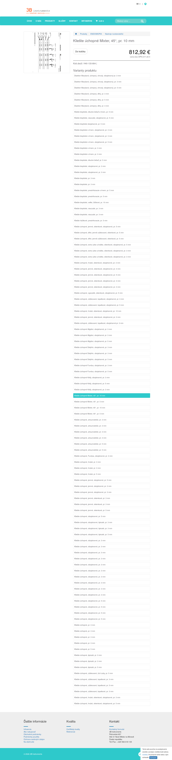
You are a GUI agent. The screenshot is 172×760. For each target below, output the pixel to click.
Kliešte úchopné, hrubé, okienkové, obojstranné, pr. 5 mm (97, 703)
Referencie (70, 731)
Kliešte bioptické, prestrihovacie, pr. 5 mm (90, 196)
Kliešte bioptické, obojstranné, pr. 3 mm (90, 166)
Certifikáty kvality (73, 729)
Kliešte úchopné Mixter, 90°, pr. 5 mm (89, 413)
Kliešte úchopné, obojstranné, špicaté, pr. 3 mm (93, 522)
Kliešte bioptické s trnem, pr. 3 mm (88, 148)
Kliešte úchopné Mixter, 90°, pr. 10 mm (89, 407)
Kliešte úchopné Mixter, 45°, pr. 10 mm (89, 395)
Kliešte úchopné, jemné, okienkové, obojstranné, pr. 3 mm (97, 269)
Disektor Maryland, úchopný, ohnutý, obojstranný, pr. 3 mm (97, 81)
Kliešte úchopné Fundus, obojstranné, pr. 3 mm (93, 365)
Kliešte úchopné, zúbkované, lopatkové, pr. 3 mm (93, 679)
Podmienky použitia (31, 736)
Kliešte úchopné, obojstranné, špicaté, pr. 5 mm (93, 534)
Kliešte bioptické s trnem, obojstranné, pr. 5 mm (93, 142)
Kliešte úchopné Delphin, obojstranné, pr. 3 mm (93, 347)
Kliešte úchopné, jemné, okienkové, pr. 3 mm (92, 498)
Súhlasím (153, 757)
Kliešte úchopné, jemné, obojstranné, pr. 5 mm (92, 480)
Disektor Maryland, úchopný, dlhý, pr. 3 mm (91, 93)
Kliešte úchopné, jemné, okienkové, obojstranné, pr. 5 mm (97, 226)
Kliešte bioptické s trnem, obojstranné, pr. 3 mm (93, 130)
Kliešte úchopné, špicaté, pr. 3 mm (88, 655)
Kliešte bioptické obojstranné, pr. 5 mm (89, 124)
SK (137, 4)
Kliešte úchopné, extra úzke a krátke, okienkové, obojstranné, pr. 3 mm (102, 250)
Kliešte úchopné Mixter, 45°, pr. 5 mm (89, 401)
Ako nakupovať (30, 731)
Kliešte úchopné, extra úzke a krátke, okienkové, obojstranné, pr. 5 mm (102, 244)
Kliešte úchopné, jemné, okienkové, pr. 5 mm (92, 510)
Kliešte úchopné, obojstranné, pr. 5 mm (90, 516)
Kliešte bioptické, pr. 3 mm (84, 178)
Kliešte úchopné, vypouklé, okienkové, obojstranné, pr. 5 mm (98, 293)
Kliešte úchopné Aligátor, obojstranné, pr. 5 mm (93, 341)
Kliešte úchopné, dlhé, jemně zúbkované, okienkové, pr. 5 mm (99, 232)
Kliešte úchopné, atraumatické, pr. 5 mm (90, 444)
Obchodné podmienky (32, 734)
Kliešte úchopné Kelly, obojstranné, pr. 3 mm (92, 377)
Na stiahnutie (29, 742)
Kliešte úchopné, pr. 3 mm (84, 625)
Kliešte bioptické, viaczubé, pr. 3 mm (88, 208)
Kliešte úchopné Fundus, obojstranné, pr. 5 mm (93, 371)
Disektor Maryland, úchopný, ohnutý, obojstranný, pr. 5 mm (97, 87)
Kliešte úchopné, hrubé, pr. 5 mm (87, 474)
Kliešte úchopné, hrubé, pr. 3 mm (87, 462)
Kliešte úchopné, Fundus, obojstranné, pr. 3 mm (93, 456)
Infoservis (27, 729)
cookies (145, 754)
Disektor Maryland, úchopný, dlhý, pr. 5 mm (91, 99)
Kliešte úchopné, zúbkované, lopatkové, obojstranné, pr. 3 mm (99, 299)
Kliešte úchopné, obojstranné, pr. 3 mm (90, 540)
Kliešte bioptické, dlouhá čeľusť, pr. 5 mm (90, 160)
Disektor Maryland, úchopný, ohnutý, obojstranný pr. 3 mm (97, 75)
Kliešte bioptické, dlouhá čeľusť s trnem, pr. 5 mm (93, 112)
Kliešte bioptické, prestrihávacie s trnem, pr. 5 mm (94, 190)
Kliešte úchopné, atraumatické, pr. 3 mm (90, 419)
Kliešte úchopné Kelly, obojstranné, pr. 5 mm (92, 383)
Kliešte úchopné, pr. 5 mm (84, 649)
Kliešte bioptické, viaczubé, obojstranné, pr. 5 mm (94, 118)
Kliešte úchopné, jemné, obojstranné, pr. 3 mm (92, 486)
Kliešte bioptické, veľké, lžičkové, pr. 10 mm (91, 202)
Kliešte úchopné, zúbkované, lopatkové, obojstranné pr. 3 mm (98, 323)
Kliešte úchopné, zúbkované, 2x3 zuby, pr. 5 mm (93, 673)
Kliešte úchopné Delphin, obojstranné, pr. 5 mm (93, 359)
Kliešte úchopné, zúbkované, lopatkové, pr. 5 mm (93, 685)
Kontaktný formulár (116, 729)
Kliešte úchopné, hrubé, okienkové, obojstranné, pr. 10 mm (97, 311)
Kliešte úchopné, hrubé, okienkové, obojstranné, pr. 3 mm (97, 262)
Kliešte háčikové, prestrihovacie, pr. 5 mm (90, 220)
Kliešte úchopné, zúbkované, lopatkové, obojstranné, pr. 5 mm (99, 305)
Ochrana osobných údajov (34, 739)
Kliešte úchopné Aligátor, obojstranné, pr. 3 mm (93, 329)
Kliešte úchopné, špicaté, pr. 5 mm (88, 667)
